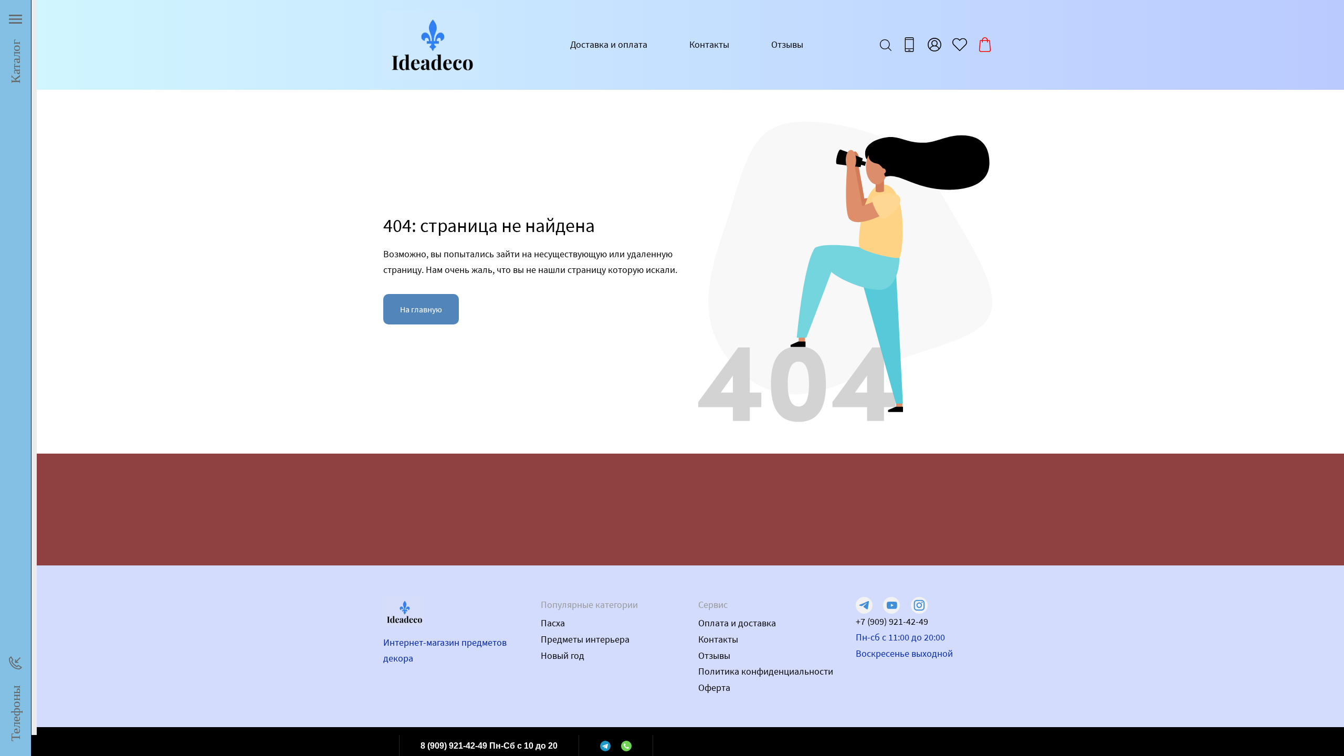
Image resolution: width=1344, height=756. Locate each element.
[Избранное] (959, 44)
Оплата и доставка (737, 623)
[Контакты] (909, 44)
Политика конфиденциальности (765, 671)
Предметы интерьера (585, 639)
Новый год (562, 655)
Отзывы (787, 44)
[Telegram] (605, 745)
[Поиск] (885, 44)
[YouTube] (891, 605)
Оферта (714, 687)
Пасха (553, 623)
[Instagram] (919, 605)
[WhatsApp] (626, 745)
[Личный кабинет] (934, 44)
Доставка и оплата (608, 44)
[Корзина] (985, 44)
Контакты (709, 44)
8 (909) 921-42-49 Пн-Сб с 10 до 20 (489, 745)
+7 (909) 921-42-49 (892, 621)
